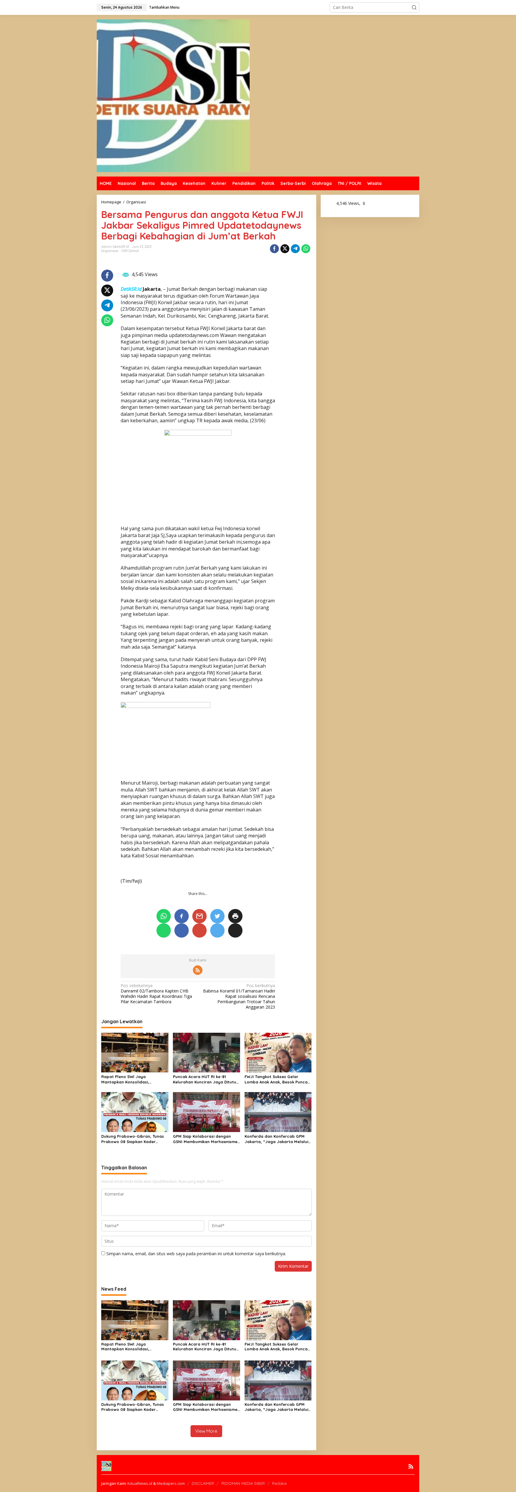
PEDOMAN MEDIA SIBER (243, 1483)
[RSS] (197, 970)
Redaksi (279, 1483)
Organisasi (109, 251)
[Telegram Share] (295, 248)
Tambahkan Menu (164, 7)
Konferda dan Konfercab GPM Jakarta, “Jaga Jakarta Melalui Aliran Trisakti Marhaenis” (276, 1139)
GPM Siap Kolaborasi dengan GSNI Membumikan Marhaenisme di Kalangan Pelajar (205, 1139)
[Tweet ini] (284, 248)
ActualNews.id (139, 1483)
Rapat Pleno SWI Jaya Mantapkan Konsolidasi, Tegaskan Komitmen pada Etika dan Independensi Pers (132, 1079)
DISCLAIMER (203, 1483)
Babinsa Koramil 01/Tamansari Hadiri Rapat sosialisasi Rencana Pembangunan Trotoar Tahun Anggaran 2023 (239, 996)
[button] (414, 7)
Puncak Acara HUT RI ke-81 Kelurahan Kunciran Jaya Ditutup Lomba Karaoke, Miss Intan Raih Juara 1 (206, 1079)
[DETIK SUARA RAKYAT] (173, 95)
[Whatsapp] (305, 248)
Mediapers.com (171, 1483)
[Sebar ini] (274, 248)
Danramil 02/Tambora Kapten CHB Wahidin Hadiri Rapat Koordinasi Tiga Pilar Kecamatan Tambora (156, 994)
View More (206, 1431)
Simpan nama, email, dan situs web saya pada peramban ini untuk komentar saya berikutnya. (196, 1253)
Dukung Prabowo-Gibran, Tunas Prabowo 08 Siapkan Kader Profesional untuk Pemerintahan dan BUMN (133, 1139)
